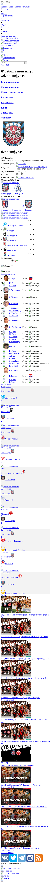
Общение (5, 27)
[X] (13, 861)
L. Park (12, 382)
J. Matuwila (13, 297)
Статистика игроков (12, 92)
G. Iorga (12, 339)
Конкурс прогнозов (9, 36)
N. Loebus (13, 337)
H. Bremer (13, 283)
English (11, 7)
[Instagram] (30, 861)
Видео (3, 25)
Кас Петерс (14, 370)
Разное (4, 31)
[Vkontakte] (5, 861)
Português (26, 7)
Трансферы (7, 112)
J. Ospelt (12, 278)
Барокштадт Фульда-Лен (11, 210)
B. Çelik (12, 332)
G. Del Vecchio (15, 327)
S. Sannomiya (14, 342)
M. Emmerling (15, 311)
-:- (23, 206)
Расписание (7, 97)
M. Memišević (14, 363)
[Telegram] (22, 861)
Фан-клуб (6, 117)
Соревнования (7, 16)
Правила (18, 38)
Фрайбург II (12, 235)
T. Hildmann (14, 308)
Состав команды (10, 87)
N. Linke (12, 285)
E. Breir (12, 358)
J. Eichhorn (13, 316)
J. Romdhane (14, 361)
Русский (4, 7)
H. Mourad (13, 366)
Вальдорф (18, 194)
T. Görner (22, 164)
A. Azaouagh (14, 320)
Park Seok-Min (15, 353)
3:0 (13, 189)
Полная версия (7, 45)
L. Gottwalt (13, 304)
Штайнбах (11, 255)
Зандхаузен (11, 250)
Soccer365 (5, 65)
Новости (4, 9)
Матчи (4, 13)
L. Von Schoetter (15, 313)
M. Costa (12, 334)
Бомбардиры (6, 258)
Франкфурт (6, 194)
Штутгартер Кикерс (15, 225)
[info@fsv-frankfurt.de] (22, 174)
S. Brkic (12, 380)
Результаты (7, 102)
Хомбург (10, 230)
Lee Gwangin (14, 346)
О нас (3, 38)
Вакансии (10, 38)
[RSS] (39, 861)
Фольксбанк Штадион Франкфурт (32, 167)
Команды (5, 20)
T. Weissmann (14, 290)
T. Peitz (12, 356)
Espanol (18, 7)
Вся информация (10, 82)
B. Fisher (12, 351)
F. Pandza (13, 376)
